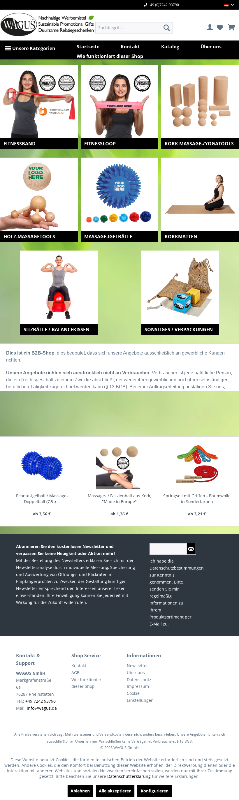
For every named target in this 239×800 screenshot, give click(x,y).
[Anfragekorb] (229, 28)
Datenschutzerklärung (129, 776)
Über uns (136, 672)
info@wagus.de (42, 708)
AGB (75, 672)
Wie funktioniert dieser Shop (87, 683)
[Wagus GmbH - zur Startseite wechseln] (34, 24)
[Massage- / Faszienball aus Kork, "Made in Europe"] (119, 466)
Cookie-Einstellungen (140, 696)
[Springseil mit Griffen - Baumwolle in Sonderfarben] (197, 466)
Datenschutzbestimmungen (177, 568)
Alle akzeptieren (115, 791)
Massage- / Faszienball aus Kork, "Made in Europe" (119, 498)
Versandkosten (111, 734)
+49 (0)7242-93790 (163, 4)
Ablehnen (80, 791)
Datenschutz (139, 679)
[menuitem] (134, 28)
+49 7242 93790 (40, 701)
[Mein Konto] (210, 28)
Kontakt (78, 665)
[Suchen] (167, 28)
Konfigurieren (154, 791)
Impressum (138, 686)
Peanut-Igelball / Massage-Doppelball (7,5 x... (42, 498)
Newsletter (137, 665)
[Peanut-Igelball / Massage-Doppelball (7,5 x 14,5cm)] (42, 466)
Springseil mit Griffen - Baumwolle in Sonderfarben (197, 498)
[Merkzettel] (220, 28)
